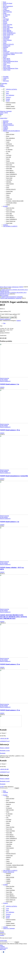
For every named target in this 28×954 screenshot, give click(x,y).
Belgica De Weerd (10, 134)
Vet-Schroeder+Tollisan (11, 202)
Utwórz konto (3, 940)
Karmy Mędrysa (9, 170)
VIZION (21, 287)
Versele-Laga (9, 198)
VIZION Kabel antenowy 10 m (10, 430)
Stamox (8, 197)
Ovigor (7, 185)
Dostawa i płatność (10, 106)
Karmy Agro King (10, 162)
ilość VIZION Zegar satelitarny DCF (11, 314)
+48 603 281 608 (4, 738)
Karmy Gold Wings (10, 166)
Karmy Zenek (9, 178)
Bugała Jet (8, 140)
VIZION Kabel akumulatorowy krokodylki (11, 298)
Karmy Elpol (9, 164)
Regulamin (8, 104)
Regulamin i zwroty (5, 750)
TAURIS (8, 879)
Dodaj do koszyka (5, 317)
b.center (2, 786)
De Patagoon (9, 143)
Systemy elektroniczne (13, 287)
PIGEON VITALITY (11, 189)
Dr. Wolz (8, 151)
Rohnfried (8, 193)
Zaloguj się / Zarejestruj (9, 928)
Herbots (8, 159)
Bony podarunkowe (10, 138)
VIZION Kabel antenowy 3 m (9, 384)
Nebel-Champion (10, 183)
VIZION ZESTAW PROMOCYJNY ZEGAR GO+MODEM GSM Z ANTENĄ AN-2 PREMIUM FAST (13, 616)
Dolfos (7, 147)
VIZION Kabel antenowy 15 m (10, 664)
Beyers (7, 136)
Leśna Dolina (9, 179)
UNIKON (8, 881)
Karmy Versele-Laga (10, 176)
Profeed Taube (9, 191)
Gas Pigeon (8, 155)
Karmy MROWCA (10, 172)
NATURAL (8, 181)
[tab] (15, 323)
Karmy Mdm (9, 168)
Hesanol (8, 161)
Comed (7, 142)
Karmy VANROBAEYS (11, 174)
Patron (7, 187)
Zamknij (2, 932)
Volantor (8, 204)
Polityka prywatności (10, 102)
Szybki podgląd (4, 379)
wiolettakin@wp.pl (4, 741)
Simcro (7, 195)
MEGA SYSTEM (10, 877)
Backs (7, 132)
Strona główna (3, 287)
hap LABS (8, 157)
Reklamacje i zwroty (10, 108)
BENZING (8, 873)
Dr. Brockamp (9, 149)
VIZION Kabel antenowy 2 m (9, 521)
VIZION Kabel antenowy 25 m (10, 710)
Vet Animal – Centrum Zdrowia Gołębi (14, 200)
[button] (4, 378)
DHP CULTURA (10, 145)
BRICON (8, 875)
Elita (7, 153)
